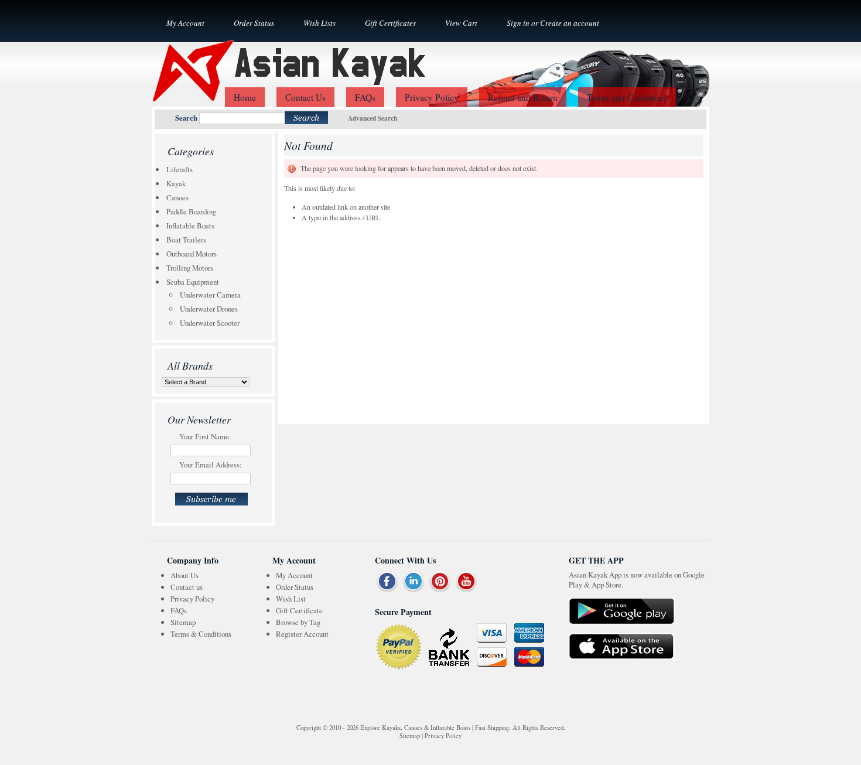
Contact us (186, 587)
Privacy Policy (192, 598)
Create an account (569, 23)
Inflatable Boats (190, 225)
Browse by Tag (298, 622)
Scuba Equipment (192, 281)
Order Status (254, 23)
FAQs (178, 610)
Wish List (291, 598)
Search (186, 117)
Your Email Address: (210, 464)
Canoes (177, 197)
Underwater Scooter (210, 322)
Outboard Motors (191, 253)
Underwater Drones (209, 308)
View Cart (461, 23)
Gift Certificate (299, 610)
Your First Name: (205, 436)
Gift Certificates (390, 23)
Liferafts (179, 169)
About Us (184, 575)
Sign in (518, 23)
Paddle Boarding (191, 211)
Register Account (302, 634)
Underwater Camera (210, 294)
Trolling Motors (189, 267)
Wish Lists (319, 23)
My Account (185, 23)
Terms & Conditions (200, 634)
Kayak (176, 183)
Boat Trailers (186, 239)
